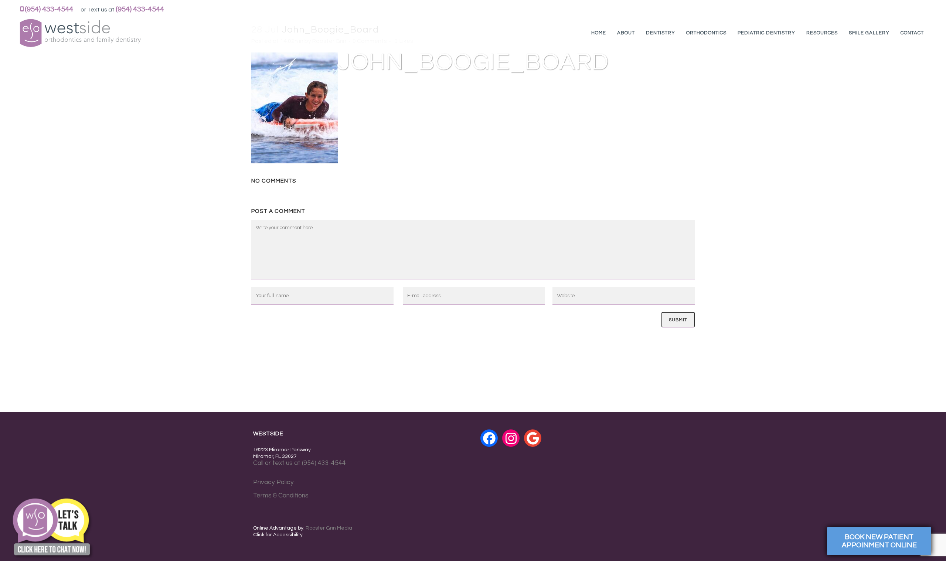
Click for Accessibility (278, 534)
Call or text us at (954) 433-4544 (299, 463)
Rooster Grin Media (329, 528)
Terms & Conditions (281, 495)
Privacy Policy (273, 482)
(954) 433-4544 (49, 9)
